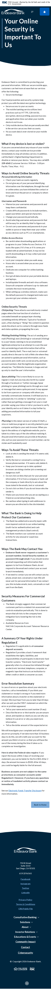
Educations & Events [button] (25, 936)
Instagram (25, 883)
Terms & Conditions (25, 904)
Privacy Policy (25, 899)
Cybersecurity (25, 952)
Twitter (25, 888)
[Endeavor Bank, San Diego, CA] (13, 11)
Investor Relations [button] (25, 931)
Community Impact (26, 941)
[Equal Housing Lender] (20, 968)
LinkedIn (25, 892)
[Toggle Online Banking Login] (44, 12)
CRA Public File (25, 908)
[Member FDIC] (32, 968)
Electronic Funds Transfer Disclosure (24, 790)
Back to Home (40, 805)
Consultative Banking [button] (25, 917)
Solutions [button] (25, 922)
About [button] (25, 927)
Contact (25, 947)
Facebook (25, 879)
